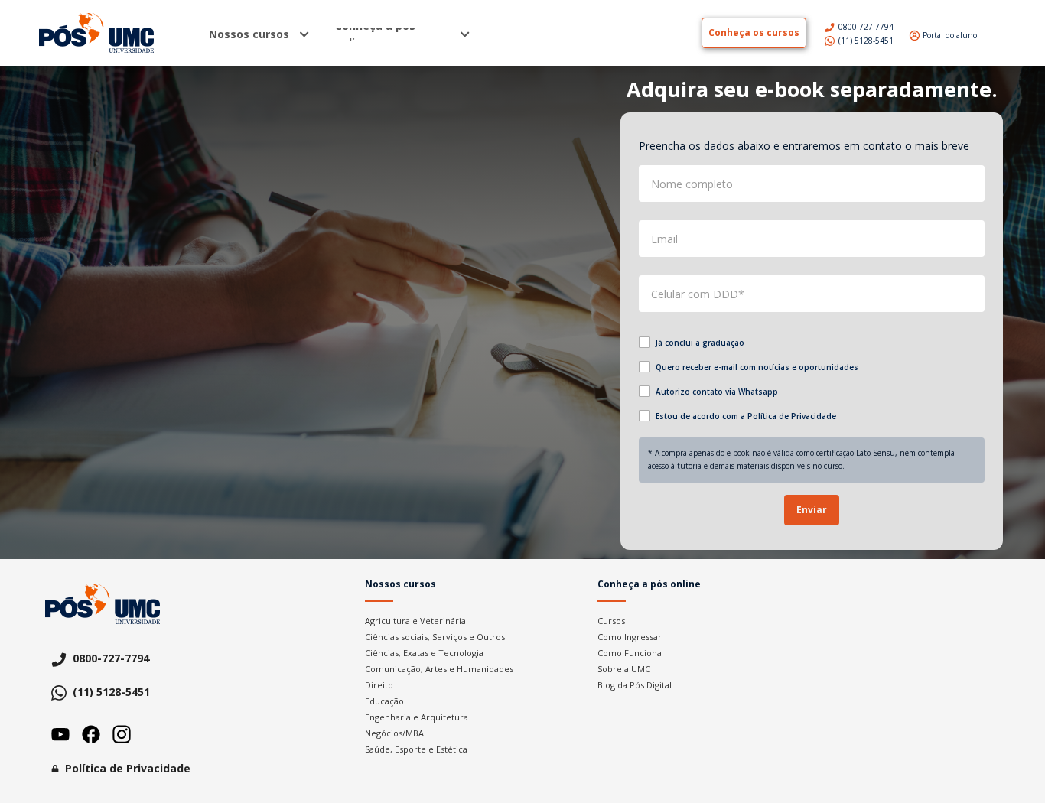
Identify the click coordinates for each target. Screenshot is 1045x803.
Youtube (60, 734)
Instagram (121, 734)
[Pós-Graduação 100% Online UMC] (102, 33)
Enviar (811, 509)
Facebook (91, 734)
